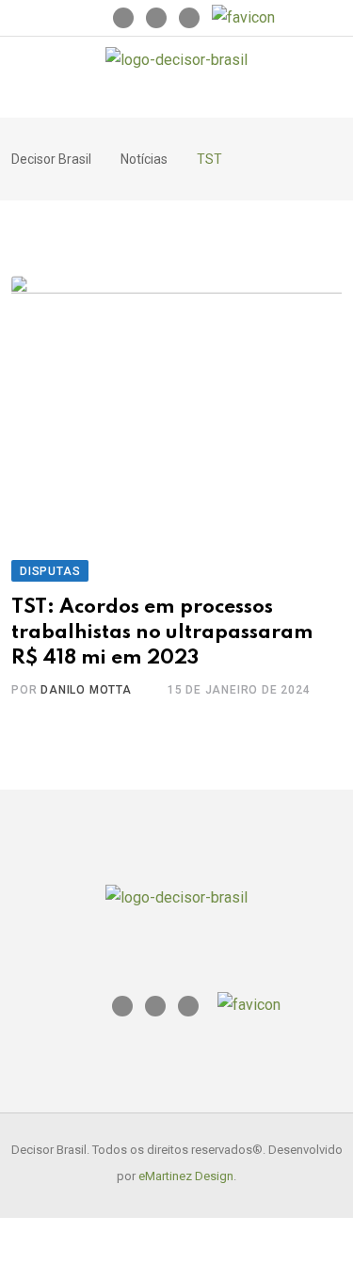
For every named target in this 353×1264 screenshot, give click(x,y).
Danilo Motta (86, 689)
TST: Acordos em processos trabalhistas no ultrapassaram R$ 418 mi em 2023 (162, 632)
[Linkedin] (156, 18)
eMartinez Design (185, 1176)
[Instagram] (123, 18)
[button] (189, 100)
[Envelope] (189, 18)
